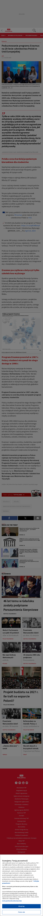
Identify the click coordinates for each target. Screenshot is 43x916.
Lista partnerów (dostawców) (12, 901)
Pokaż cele (21, 912)
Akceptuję (21, 906)
